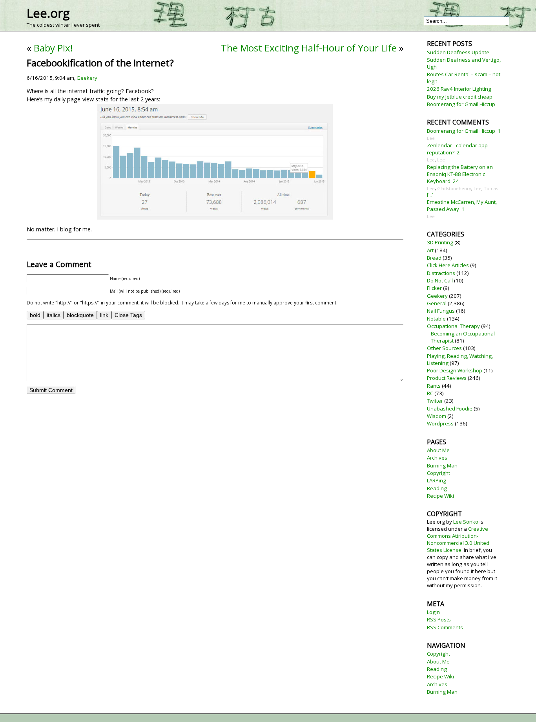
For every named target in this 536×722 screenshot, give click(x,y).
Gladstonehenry (454, 188)
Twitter (435, 400)
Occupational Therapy (453, 326)
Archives (437, 457)
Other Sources (444, 348)
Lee (431, 138)
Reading (437, 488)
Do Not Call (440, 280)
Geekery (87, 77)
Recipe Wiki (440, 495)
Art (430, 250)
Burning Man (442, 465)
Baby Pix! (53, 47)
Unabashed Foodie (449, 408)
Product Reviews (447, 377)
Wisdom (436, 416)
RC (430, 393)
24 (456, 181)
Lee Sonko (465, 521)
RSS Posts (439, 619)
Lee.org (48, 13)
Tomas (491, 188)
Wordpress (440, 423)
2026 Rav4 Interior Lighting (459, 88)
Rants (434, 385)
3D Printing (440, 242)
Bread (434, 257)
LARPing (436, 480)
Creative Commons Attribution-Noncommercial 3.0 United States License (458, 539)
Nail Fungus (441, 310)
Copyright (438, 472)
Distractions (441, 273)
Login (433, 612)
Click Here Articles (448, 265)
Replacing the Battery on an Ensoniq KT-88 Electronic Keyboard (460, 174)
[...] (430, 195)
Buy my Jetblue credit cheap (459, 96)
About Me (438, 450)
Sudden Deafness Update (458, 52)
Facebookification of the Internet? (100, 62)
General (437, 303)
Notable (436, 318)
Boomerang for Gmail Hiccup (461, 104)
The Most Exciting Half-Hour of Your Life (309, 47)
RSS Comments (445, 627)
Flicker (434, 287)
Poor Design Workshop (454, 370)
